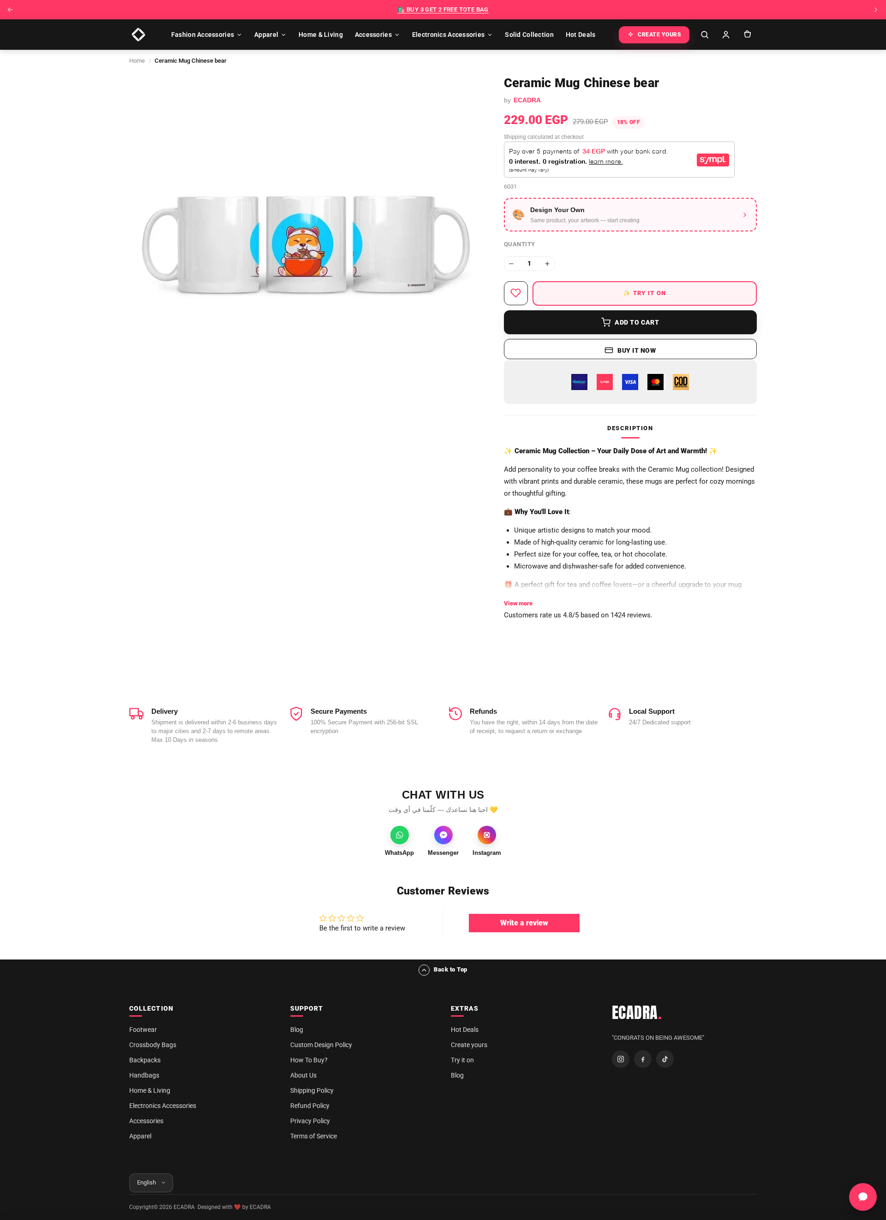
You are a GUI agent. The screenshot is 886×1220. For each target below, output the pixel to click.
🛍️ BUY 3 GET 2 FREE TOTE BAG (443, 9)
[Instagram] (620, 1059)
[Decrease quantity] (511, 264)
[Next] (876, 9)
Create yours (469, 1044)
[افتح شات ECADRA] (863, 1197)
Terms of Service (313, 1136)
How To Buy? (309, 1060)
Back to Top (450, 969)
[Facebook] (643, 1059)
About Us (303, 1075)
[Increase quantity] (547, 264)
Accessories (373, 34)
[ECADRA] (138, 34)
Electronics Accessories (448, 34)
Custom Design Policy (321, 1044)
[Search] (704, 34)
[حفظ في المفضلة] (516, 293)
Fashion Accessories (202, 34)
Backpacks (145, 1060)
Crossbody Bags (152, 1044)
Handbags (144, 1075)
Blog (296, 1029)
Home (137, 60)
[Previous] (10, 9)
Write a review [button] (524, 922)
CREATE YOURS (659, 34)
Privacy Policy (310, 1121)
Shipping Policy (312, 1090)
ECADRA (637, 1012)
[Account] (726, 34)
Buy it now (636, 350)
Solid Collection (529, 34)
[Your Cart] (747, 34)
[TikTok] (665, 1059)
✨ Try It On (644, 293)
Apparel (266, 34)
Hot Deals (581, 34)
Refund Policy (309, 1105)
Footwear (143, 1029)
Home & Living (321, 34)
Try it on (462, 1060)
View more (518, 603)
